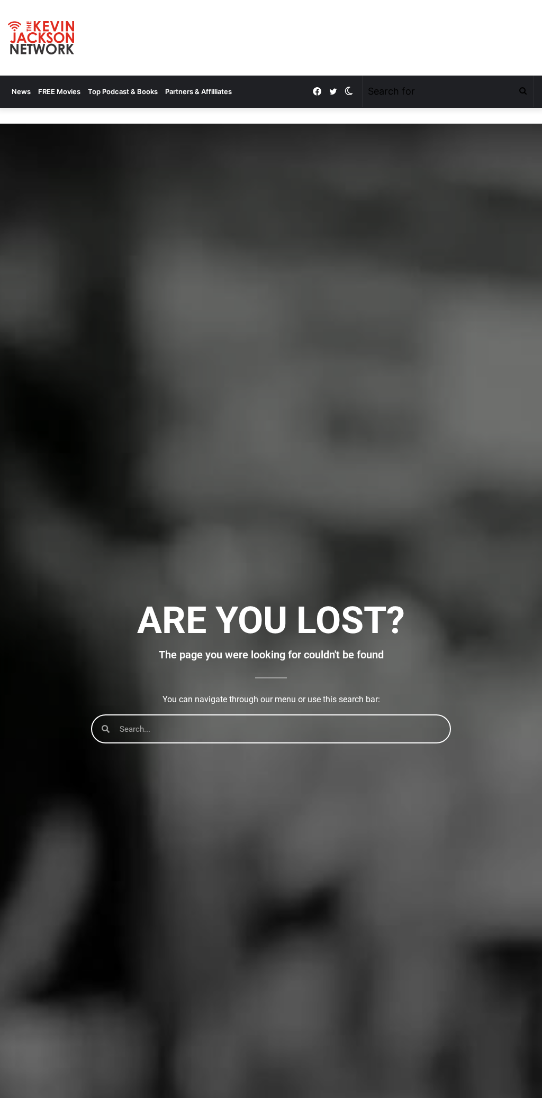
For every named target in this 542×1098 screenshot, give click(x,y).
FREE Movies (59, 91)
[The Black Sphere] (41, 37)
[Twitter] (333, 92)
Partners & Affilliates (198, 91)
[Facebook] (317, 92)
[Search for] (523, 91)
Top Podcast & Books (123, 91)
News (21, 91)
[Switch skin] (349, 91)
